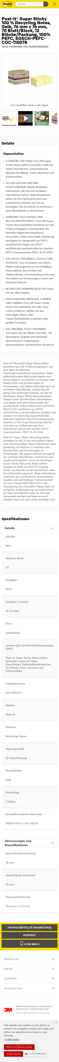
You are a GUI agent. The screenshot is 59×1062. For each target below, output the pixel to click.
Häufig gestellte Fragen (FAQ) (29, 927)
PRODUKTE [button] (11, 959)
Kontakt (29, 935)
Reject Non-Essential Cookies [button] (19, 1047)
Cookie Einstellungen (39, 1009)
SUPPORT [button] (10, 978)
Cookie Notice (11, 1039)
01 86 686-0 (31, 944)
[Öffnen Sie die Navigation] (54, 4)
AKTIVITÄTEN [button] (13, 988)
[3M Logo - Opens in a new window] (7, 4)
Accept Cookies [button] (13, 1054)
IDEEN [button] (8, 969)
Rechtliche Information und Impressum (34, 1006)
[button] (35, 1054)
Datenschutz (22, 1009)
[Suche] (45, 4)
